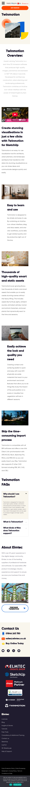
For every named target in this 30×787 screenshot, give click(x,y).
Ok (10, 784)
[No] (28, 781)
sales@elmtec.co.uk (16, 638)
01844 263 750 (13, 633)
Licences (4, 719)
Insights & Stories (7, 725)
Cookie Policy (13, 771)
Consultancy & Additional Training (13, 735)
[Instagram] (13, 650)
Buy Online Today (15, 643)
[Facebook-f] (8, 650)
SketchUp (5, 741)
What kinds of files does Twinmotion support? (12, 530)
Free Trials (5, 732)
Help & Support (7, 751)
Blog (3, 722)
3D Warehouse (6, 748)
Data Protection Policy (8, 768)
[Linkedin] (18, 650)
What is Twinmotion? (13, 522)
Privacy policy (17, 784)
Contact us (5, 738)
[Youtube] (3, 650)
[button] (15, 495)
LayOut (4, 745)
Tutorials (4, 729)
